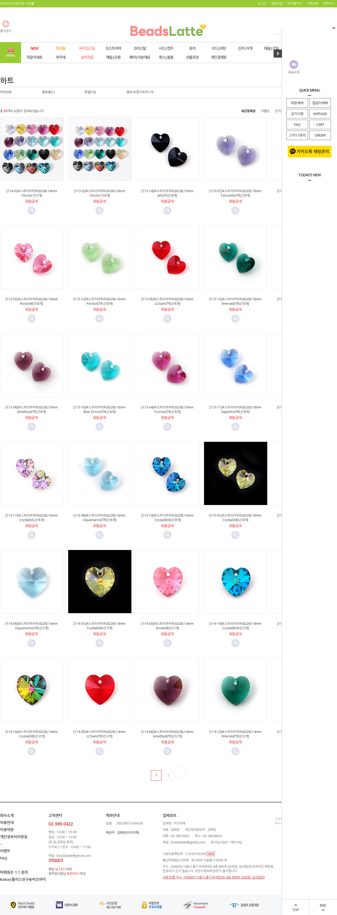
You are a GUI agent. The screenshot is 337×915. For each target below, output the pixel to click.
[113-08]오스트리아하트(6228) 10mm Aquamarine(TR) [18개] (99, 517)
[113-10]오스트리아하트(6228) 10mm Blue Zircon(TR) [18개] (99, 409)
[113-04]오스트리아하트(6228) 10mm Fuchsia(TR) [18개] (167, 409)
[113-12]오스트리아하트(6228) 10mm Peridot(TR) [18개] (99, 301)
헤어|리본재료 (139, 57)
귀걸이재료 (34, 57)
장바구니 (329, 3)
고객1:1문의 (297, 135)
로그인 (262, 3)
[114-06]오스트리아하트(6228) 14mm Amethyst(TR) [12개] (167, 733)
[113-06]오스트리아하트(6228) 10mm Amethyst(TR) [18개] (32, 409)
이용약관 (7, 829)
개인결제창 (218, 57)
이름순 (265, 111)
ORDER (320, 135)
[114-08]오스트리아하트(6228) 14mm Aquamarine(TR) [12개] (32, 625)
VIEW (211, 854)
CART (320, 124)
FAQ (297, 124)
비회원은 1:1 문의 (14, 872)
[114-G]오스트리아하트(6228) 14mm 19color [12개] (31, 193)
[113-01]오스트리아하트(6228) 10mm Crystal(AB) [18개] (235, 517)
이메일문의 (55, 860)
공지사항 (297, 113)
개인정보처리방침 (13, 836)
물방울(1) (48, 92)
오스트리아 (113, 48)
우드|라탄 (218, 48)
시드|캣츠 (166, 48)
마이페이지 (295, 3)
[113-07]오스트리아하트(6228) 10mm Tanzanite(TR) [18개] (235, 193)
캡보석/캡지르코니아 (139, 92)
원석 (192, 48)
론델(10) (90, 92)
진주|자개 (245, 48)
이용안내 (7, 822)
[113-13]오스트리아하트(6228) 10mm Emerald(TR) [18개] (235, 301)
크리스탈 (139, 48)
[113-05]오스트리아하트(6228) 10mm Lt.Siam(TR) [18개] (167, 301)
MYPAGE (320, 113)
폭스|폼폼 (166, 57)
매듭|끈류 (113, 57)
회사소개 (7, 815)
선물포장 (192, 57)
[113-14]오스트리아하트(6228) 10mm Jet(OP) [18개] (167, 193)
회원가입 (277, 3)
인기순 (279, 111)
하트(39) (5, 92)
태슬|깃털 (271, 48)
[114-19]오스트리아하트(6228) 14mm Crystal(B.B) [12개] (235, 625)
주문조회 (312, 3)
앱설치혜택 (320, 103)
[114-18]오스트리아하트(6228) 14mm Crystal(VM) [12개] (32, 733)
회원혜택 (297, 103)
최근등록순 (248, 111)
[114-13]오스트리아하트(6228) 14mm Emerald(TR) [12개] (235, 733)
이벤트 (5, 850)
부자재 (60, 57)
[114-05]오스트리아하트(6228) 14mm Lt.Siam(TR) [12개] (99, 733)
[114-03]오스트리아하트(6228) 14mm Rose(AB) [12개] (167, 625)
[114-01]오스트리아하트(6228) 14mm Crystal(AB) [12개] (99, 625)
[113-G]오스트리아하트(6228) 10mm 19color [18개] (99, 193)
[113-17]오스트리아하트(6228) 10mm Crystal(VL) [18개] (32, 517)
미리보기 (31, 210)
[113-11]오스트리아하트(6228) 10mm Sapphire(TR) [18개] (235, 409)
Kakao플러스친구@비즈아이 (23, 879)
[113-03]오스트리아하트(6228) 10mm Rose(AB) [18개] (32, 301)
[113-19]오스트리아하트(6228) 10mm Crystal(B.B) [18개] (167, 517)
